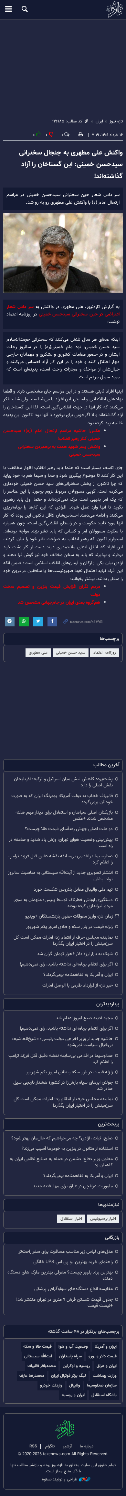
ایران (99, 121)
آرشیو (67, 1446)
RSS (33, 1446)
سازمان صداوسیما (102, 1385)
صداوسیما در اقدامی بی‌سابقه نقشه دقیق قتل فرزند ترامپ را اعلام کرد (60, 859)
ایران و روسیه (73, 1395)
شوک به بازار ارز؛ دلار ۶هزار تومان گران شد (75, 954)
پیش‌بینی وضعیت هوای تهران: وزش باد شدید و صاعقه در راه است (61, 843)
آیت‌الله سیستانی (38, 1356)
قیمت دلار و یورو (103, 1356)
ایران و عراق (107, 1366)
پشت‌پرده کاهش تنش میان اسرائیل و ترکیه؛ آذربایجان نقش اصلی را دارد (63, 782)
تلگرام (50, 1446)
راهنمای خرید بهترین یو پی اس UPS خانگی (73, 1262)
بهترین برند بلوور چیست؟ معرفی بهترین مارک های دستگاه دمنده (60, 1275)
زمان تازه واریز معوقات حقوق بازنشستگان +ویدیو (69, 916)
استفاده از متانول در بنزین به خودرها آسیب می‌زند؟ (67, 1148)
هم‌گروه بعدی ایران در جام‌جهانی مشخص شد (59, 602)
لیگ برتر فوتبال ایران (68, 1375)
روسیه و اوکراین (76, 1366)
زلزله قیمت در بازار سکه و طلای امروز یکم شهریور (69, 927)
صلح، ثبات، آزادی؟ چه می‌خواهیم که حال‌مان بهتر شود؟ (62, 1138)
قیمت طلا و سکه (37, 1346)
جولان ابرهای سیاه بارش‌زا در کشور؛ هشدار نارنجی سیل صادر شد (63, 1085)
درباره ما (86, 1446)
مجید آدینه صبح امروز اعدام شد (84, 1018)
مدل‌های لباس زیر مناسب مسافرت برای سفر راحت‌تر (65, 1251)
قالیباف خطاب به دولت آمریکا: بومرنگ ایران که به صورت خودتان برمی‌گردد (62, 799)
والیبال (74, 1385)
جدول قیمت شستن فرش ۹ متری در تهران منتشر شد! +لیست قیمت (64, 1302)
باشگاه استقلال (104, 1395)
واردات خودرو (51, 1385)
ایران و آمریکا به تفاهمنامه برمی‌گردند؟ (78, 974)
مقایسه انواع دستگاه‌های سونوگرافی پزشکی (73, 1289)
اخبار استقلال (71, 1219)
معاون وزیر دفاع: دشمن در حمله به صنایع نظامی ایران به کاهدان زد (61, 1162)
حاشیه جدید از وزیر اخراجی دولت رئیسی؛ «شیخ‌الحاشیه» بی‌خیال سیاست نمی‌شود (62, 1042)
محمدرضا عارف (31, 1375)
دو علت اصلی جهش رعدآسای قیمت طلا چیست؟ (69, 829)
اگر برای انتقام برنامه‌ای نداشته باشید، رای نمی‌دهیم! (66, 964)
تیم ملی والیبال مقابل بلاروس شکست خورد (73, 889)
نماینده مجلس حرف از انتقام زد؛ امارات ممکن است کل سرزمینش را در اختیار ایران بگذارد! (63, 940)
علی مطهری (38, 652)
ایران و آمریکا (106, 1346)
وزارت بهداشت (105, 1375)
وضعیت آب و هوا (73, 1346)
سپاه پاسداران (70, 1356)
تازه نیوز (63, 9)
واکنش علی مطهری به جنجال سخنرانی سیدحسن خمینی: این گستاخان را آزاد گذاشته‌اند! (71, 165)
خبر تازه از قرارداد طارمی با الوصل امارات (77, 985)
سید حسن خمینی (70, 652)
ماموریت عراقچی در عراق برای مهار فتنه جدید (73, 1186)
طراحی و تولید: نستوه (59, 1480)
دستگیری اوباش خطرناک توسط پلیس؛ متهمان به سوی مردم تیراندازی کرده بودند (63, 903)
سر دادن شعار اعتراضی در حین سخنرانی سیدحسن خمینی (63, 310)
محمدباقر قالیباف (41, 1366)
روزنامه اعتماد (104, 652)
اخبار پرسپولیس (103, 1219)
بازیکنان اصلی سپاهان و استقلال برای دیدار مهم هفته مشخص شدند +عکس (64, 815)
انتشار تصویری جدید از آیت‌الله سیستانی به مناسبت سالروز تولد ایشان (60, 876)
